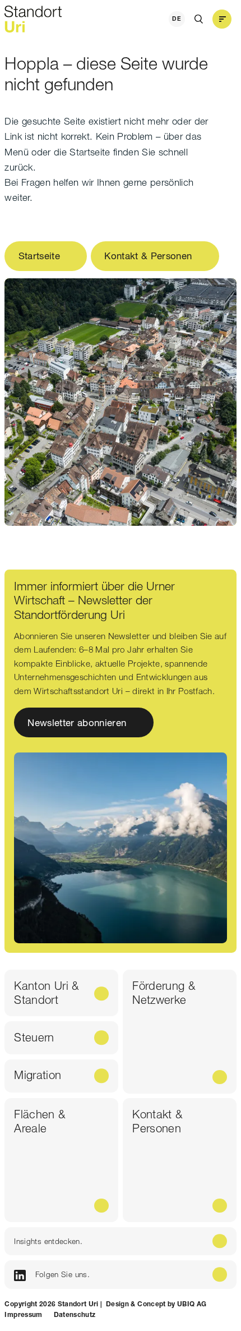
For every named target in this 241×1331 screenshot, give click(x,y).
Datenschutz (75, 1314)
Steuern (34, 1037)
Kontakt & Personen (148, 255)
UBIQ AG (191, 1304)
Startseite (39, 255)
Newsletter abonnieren (77, 722)
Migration (37, 1075)
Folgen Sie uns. (62, 1274)
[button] (222, 19)
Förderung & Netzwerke (163, 992)
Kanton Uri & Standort (46, 992)
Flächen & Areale (39, 1121)
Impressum (23, 1314)
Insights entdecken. (48, 1241)
